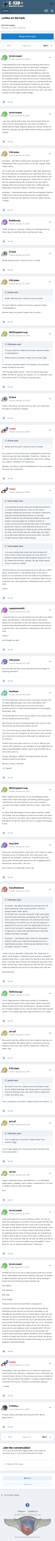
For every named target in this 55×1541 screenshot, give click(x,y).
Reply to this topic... (15, 1464)
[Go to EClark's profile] (4, 253)
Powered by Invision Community (27, 1537)
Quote (10, 102)
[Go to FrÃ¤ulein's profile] (4, 154)
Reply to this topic (27, 36)
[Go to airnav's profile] (4, 1173)
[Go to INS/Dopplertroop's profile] (4, 334)
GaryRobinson (16, 887)
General (22, 28)
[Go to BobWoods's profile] (4, 222)
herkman (13, 691)
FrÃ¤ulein (14, 152)
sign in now (15, 1453)
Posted (19, 59)
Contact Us (33, 1511)
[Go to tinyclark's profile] (4, 845)
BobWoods (14, 220)
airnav (12, 1171)
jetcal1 (12, 1031)
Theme (20, 1511)
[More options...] (50, 57)
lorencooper (9, 25)
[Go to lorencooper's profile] (4, 57)
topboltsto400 (17, 608)
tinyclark (14, 843)
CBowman (14, 660)
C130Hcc (14, 1406)
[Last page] (51, 46)
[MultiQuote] (3, 102)
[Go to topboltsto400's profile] (4, 610)
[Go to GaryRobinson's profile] (4, 889)
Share (28, 1478)
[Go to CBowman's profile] (4, 661)
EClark (12, 251)
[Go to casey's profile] (4, 430)
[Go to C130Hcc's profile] (4, 1407)
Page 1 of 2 (27, 46)
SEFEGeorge (15, 991)
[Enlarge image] (45, 358)
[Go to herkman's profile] (4, 693)
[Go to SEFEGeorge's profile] (4, 993)
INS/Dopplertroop (18, 332)
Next (46, 46)
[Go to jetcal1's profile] (4, 1033)
